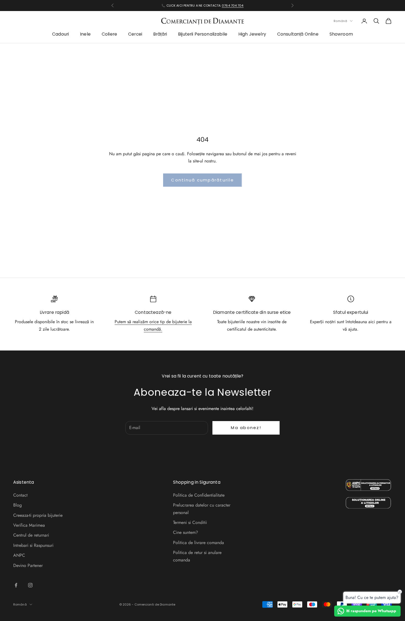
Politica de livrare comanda (198, 542)
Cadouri (60, 34)
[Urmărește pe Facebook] (16, 585)
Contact (20, 495)
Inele (85, 34)
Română (340, 21)
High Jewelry (252, 34)
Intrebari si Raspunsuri (33, 545)
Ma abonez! (246, 427)
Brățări (160, 34)
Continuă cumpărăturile (202, 180)
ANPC (19, 555)
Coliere (109, 34)
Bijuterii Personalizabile (202, 34)
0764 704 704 (232, 5)
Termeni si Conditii (190, 522)
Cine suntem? (185, 532)
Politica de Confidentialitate (199, 495)
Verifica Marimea (29, 525)
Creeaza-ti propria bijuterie (38, 515)
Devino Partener (28, 565)
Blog (17, 505)
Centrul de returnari (31, 535)
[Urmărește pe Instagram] (30, 585)
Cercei (135, 34)
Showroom (341, 34)
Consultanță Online (297, 34)
